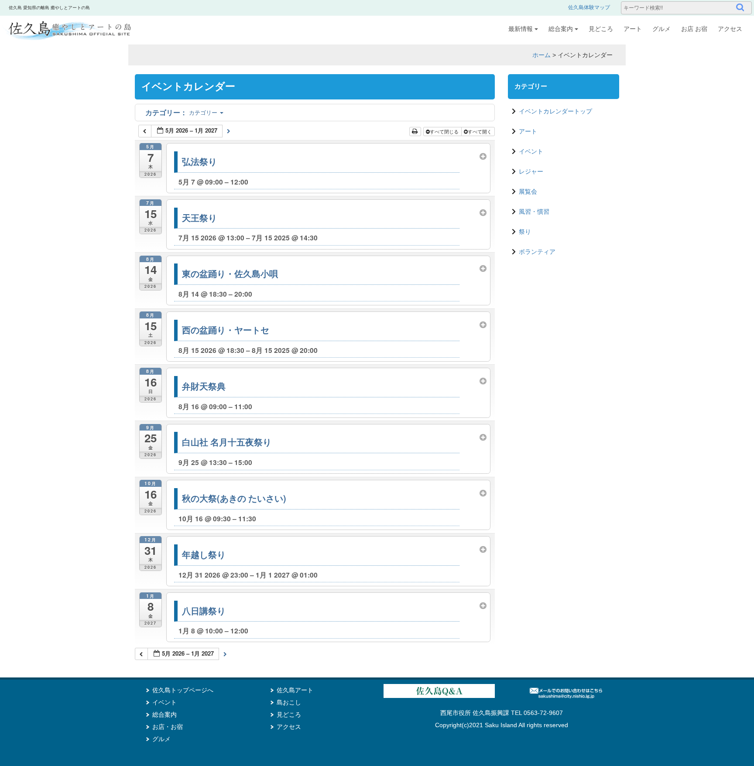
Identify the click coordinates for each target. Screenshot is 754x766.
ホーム (541, 54)
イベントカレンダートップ (555, 111)
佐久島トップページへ (182, 690)
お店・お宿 (167, 726)
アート (633, 28)
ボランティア (537, 251)
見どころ (601, 28)
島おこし (289, 702)
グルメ (661, 28)
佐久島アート (295, 690)
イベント (531, 151)
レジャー (531, 171)
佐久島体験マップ (589, 7)
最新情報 (520, 28)
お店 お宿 (694, 28)
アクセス (730, 28)
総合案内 (560, 28)
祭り (525, 231)
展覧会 (528, 191)
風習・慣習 (534, 211)
